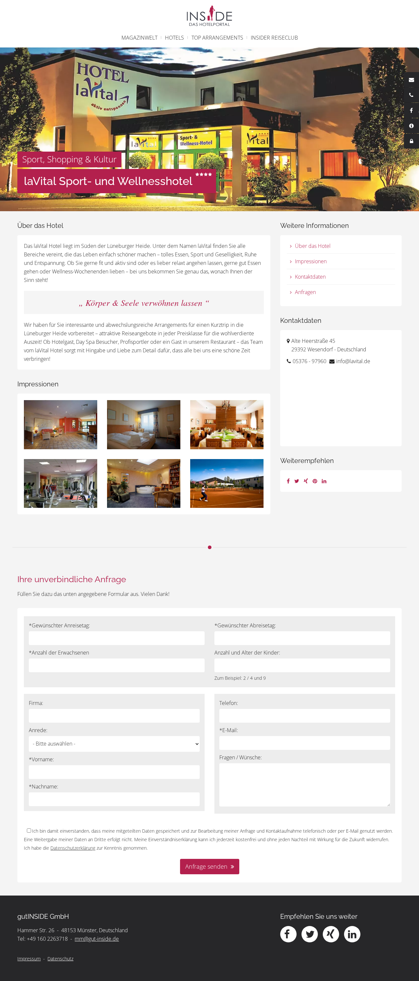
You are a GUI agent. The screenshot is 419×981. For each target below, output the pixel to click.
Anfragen (305, 292)
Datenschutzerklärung (72, 848)
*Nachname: (43, 786)
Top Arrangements (217, 37)
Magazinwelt (139, 37)
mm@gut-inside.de (97, 938)
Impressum (29, 958)
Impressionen (311, 261)
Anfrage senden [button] (206, 866)
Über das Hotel (313, 246)
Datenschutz (60, 958)
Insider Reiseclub (274, 37)
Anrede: (38, 730)
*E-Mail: (228, 730)
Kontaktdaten (310, 276)
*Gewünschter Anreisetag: (59, 625)
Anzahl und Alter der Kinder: (247, 652)
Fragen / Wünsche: (240, 757)
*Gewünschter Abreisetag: (245, 625)
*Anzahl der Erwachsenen (59, 652)
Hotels (174, 37)
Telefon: (228, 703)
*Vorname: (41, 759)
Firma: (36, 703)
